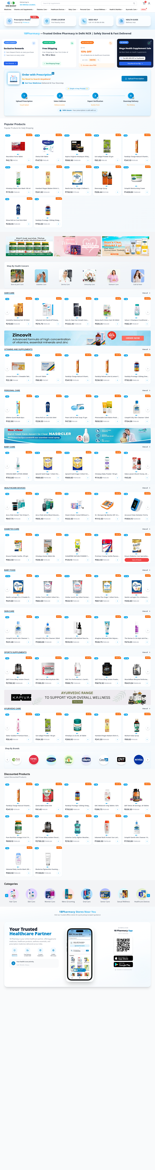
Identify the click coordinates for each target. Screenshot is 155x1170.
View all (145, 293)
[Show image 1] (18, 154)
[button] (96, 21)
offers (144, 9)
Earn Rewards (10, 63)
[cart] (29, 160)
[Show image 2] (19, 154)
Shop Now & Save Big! (134, 63)
